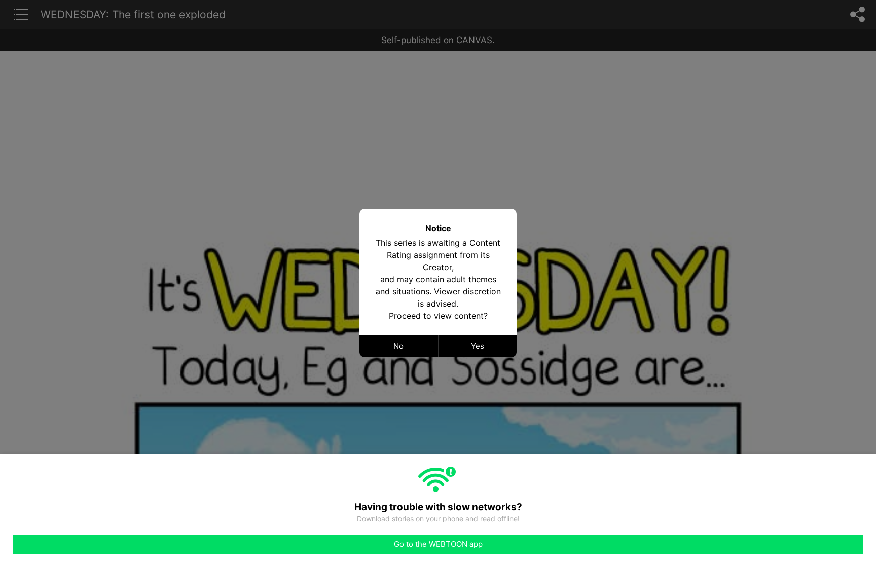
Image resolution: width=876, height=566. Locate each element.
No (398, 346)
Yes (477, 346)
